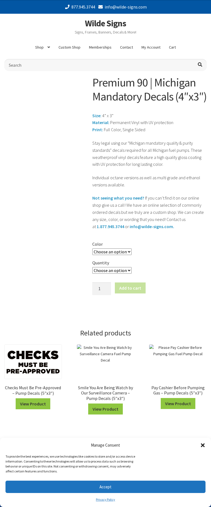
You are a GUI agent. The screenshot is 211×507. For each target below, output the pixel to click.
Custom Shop (69, 47)
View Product (33, 404)
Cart (172, 47)
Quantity (100, 262)
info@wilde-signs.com (126, 7)
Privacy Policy (105, 499)
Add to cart (130, 288)
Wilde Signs (105, 23)
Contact (126, 47)
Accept (105, 486)
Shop (39, 47)
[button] (203, 445)
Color (97, 244)
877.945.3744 (83, 7)
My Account (150, 47)
